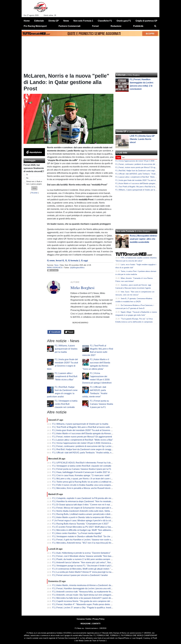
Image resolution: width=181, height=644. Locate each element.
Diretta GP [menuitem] (53, 21)
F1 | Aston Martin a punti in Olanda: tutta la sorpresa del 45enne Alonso (85, 517)
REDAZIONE (86, 624)
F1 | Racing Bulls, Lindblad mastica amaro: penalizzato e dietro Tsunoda (86, 514)
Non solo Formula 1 (126, 231)
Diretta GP (121, 131)
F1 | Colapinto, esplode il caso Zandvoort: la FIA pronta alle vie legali (84, 498)
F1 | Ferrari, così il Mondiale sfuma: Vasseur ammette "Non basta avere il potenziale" (92, 556)
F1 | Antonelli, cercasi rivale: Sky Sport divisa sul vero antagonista (83, 595)
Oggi (118, 157)
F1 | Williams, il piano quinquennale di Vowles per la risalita (66, 348)
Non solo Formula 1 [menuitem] (83, 21)
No (27, 178)
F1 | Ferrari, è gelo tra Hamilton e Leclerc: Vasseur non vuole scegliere (85, 540)
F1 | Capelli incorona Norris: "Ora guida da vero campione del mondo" (85, 601)
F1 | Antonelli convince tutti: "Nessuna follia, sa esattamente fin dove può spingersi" (91, 592)
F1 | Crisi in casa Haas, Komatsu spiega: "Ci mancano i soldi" (81, 475)
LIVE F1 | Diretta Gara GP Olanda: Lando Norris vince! (142, 139)
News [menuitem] (66, 21)
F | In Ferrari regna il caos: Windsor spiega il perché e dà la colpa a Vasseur (87, 520)
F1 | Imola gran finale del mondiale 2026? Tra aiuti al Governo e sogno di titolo (88, 430)
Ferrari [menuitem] (95, 26)
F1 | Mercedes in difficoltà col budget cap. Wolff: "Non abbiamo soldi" (84, 530)
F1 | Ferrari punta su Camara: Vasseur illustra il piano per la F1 (101, 404)
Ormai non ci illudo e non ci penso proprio (34, 182)
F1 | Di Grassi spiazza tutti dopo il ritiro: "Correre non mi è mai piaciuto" (85, 504)
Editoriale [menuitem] (39, 21)
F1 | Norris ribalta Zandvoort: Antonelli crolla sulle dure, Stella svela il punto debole (91, 511)
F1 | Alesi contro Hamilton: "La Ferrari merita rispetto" (77, 533)
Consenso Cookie (84, 619)
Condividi (55, 332)
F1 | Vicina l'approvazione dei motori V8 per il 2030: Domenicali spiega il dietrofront (91, 443)
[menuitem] (155, 26)
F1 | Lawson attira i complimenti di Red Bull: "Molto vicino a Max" (66, 376)
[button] (34, 188)
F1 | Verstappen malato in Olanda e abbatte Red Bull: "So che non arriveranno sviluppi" (93, 536)
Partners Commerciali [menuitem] (69, 26)
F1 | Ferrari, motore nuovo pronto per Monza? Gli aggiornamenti (82, 437)
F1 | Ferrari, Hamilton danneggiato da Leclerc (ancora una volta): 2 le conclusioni (90, 588)
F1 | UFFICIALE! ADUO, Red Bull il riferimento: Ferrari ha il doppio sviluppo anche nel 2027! (95, 463)
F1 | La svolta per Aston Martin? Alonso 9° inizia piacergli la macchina (85, 572)
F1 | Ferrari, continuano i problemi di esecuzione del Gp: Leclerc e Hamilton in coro (91, 446)
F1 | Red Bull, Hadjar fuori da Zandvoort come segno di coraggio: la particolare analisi (92, 449)
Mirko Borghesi (54, 268)
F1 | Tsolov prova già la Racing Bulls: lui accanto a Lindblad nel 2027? (85, 482)
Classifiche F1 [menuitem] (105, 21)
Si (27, 175)
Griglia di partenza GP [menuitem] (146, 21)
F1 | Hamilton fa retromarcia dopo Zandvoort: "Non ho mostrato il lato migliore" (88, 501)
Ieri (123, 157)
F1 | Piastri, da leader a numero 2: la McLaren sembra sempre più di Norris (87, 559)
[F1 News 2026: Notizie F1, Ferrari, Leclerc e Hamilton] (41, 8)
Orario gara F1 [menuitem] (124, 21)
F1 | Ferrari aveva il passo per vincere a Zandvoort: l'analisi (80, 575)
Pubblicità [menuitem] (138, 26)
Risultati (34, 193)
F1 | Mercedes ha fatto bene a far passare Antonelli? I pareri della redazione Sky (89, 598)
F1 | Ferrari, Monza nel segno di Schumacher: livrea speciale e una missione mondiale (92, 508)
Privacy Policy (98, 619)
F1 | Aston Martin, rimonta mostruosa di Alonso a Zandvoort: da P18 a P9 (86, 585)
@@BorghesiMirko (77, 268)
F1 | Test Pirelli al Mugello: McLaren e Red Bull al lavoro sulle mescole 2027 (88, 427)
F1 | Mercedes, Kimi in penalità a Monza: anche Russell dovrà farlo (83, 488)
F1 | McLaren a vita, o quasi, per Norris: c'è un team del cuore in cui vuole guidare (90, 478)
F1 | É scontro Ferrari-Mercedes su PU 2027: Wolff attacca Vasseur (83, 527)
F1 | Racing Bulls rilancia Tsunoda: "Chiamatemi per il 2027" (80, 524)
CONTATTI (96, 624)
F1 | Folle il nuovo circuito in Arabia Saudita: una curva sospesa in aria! (85, 485)
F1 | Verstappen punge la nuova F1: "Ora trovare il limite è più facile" (84, 566)
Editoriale (121, 75)
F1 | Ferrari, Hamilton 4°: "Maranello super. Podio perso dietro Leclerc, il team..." (89, 604)
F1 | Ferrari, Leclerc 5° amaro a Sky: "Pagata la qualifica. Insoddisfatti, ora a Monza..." (92, 607)
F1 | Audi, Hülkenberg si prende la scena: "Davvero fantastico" (81, 553)
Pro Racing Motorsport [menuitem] (35, 26)
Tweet (70, 332)
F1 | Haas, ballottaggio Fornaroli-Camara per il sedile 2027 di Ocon (83, 472)
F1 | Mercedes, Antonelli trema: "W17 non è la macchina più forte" (83, 543)
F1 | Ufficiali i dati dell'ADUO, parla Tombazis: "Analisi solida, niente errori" (87, 452)
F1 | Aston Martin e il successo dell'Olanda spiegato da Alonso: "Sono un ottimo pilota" (92, 433)
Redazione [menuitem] (116, 26)
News (56, 265)
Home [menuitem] (27, 21)
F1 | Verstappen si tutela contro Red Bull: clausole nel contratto (66, 404)
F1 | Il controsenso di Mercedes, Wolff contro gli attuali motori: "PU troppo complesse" (92, 569)
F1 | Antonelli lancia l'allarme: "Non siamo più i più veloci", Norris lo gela (86, 562)
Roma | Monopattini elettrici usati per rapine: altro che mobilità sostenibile (143, 239)
